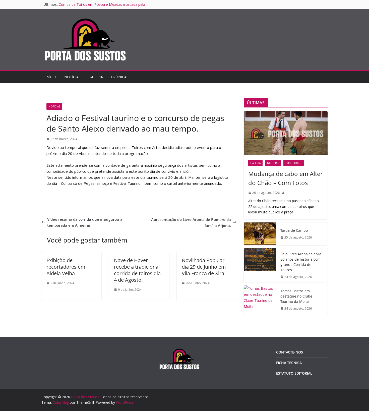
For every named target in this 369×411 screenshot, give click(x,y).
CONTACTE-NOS (289, 352)
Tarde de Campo (294, 230)
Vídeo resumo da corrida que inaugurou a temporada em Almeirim (84, 222)
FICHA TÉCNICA (289, 362)
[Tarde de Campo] (260, 233)
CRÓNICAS (120, 77)
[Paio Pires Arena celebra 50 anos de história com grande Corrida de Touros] (260, 265)
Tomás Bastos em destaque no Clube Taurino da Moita (296, 296)
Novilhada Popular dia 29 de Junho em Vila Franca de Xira (204, 267)
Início (50, 77)
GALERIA (96, 77)
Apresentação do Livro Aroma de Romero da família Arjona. (191, 222)
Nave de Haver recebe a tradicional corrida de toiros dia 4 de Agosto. (137, 270)
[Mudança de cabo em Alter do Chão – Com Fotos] (286, 133)
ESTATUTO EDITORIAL (294, 373)
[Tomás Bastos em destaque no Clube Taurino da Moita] (260, 299)
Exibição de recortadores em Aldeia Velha (65, 267)
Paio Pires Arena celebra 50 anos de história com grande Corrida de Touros (300, 262)
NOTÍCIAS (72, 77)
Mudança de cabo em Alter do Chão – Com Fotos (285, 178)
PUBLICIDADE (293, 163)
